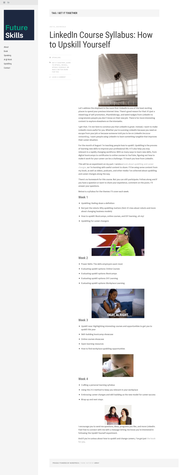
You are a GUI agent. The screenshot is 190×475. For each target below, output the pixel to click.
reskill (64, 65)
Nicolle (63, 27)
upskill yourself (59, 67)
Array (96, 463)
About (6, 47)
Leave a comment (59, 77)
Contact (7, 68)
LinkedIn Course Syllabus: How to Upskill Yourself (101, 40)
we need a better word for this (60, 69)
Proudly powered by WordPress (66, 463)
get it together (58, 63)
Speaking (7, 55)
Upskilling (8, 64)
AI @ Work (8, 59)
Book (6, 51)
